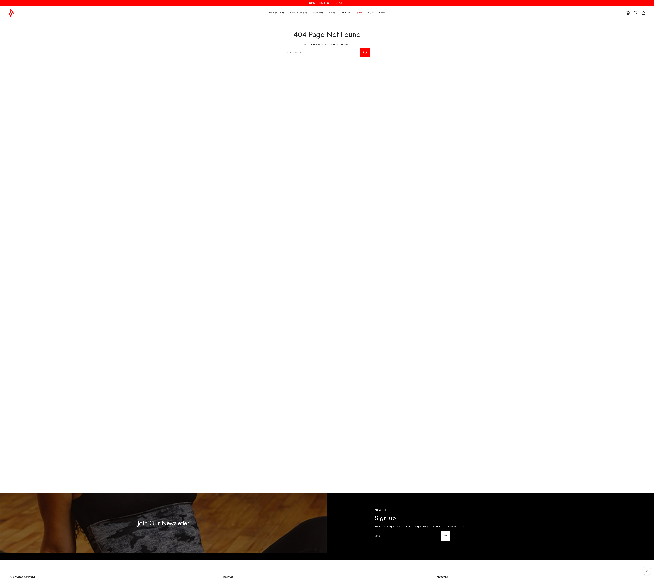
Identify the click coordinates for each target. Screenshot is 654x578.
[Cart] (643, 13)
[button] (636, 13)
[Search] (365, 52)
